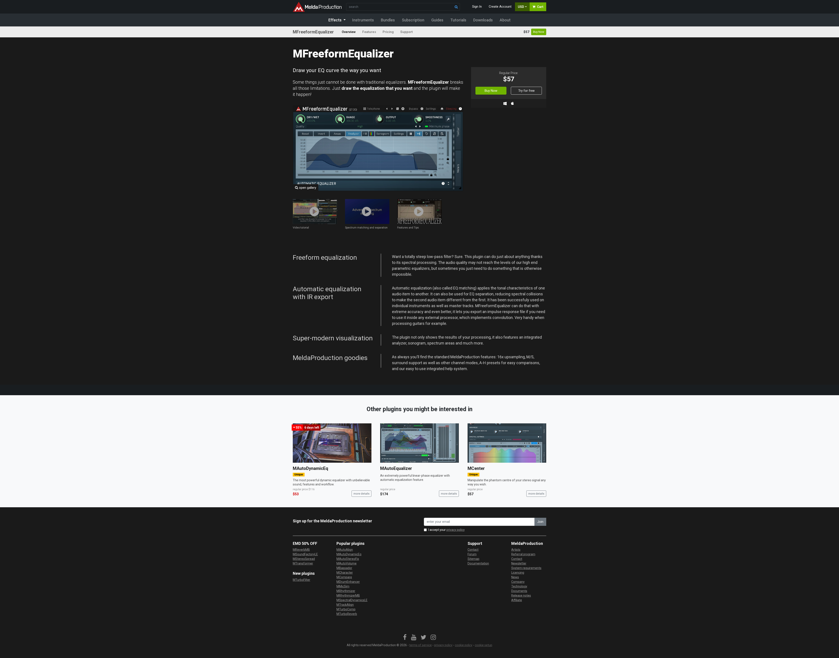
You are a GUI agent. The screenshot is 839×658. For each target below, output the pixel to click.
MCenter (476, 468)
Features (369, 32)
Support (406, 32)
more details (361, 493)
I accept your (446, 530)
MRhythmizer (345, 591)
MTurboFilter (301, 580)
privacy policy (455, 530)
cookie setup (483, 645)
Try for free (526, 91)
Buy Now (538, 31)
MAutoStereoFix (347, 559)
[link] (405, 637)
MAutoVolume (346, 563)
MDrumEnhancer (348, 582)
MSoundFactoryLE (305, 554)
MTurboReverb (346, 614)
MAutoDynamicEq (310, 468)
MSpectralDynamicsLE (351, 600)
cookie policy (463, 645)
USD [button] (521, 7)
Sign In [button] (477, 7)
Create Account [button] (500, 7)
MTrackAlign (345, 604)
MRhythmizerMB (348, 595)
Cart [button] (540, 7)
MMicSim (342, 586)
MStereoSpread (304, 559)
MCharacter (344, 572)
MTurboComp (345, 609)
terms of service (420, 645)
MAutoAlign (344, 549)
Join (540, 522)
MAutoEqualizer (396, 468)
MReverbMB (301, 549)
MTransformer (303, 563)
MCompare (344, 577)
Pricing (388, 32)
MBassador (344, 568)
